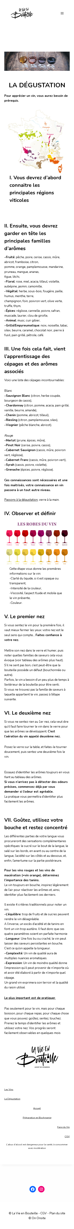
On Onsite (39, 1218)
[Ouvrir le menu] (62, 13)
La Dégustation (12, 1098)
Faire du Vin (63, 1127)
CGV (67, 1136)
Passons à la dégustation (21, 500)
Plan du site (57, 1213)
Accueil (37, 1108)
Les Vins (8, 1089)
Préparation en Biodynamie (37, 1117)
